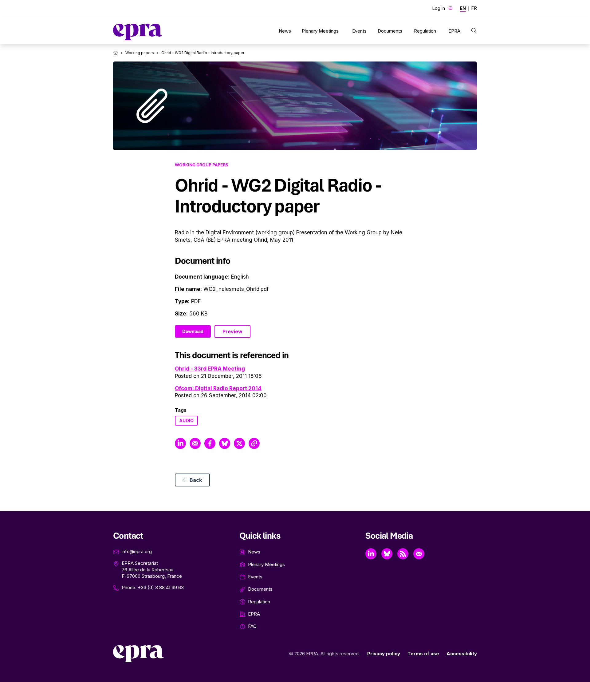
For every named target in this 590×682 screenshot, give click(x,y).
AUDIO (186, 420)
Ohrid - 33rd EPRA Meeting (210, 369)
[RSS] (402, 553)
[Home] (115, 52)
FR (474, 8)
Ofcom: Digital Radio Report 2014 (218, 388)
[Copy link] (254, 443)
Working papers (139, 52)
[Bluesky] (386, 553)
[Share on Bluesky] (224, 443)
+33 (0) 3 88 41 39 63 (161, 587)
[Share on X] (239, 443)
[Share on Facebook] (209, 443)
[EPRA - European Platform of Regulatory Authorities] (137, 32)
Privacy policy (383, 653)
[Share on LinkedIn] (180, 443)
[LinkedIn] (370, 553)
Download (192, 331)
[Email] (418, 553)
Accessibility (461, 653)
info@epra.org (137, 551)
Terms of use (423, 653)
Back (196, 480)
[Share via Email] (195, 443)
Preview (232, 331)
